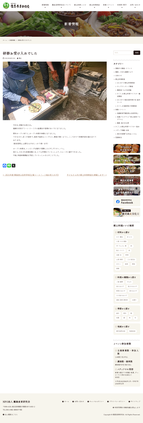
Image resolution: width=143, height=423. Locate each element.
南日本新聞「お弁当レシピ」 (127, 134)
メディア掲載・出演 (122, 130)
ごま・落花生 (131, 260)
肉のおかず (120, 287)
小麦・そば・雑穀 (121, 241)
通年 (117, 313)
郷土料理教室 (94, 5)
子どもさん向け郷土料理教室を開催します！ (87, 175)
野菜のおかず (120, 291)
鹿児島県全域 (120, 331)
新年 (124, 313)
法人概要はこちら (11, 415)
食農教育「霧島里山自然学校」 (127, 113)
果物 (133, 264)
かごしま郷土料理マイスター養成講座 (128, 95)
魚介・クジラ (120, 251)
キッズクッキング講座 (125, 86)
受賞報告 (118, 137)
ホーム (66, 401)
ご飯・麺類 (119, 282)
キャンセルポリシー (96, 401)
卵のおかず (133, 291)
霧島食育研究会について (61, 5)
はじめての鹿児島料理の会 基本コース (128, 101)
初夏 (117, 318)
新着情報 (45, 5)
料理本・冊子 (122, 5)
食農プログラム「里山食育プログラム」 (128, 118)
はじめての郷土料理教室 (126, 83)
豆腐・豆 (118, 255)
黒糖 (117, 269)
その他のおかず (121, 296)
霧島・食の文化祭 (123, 123)
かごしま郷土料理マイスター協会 (127, 127)
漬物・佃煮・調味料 (122, 300)
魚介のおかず (132, 287)
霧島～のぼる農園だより (124, 72)
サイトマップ (135, 401)
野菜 (126, 255)
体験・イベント (108, 5)
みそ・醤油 (119, 237)
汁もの (129, 282)
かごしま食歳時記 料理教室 (127, 106)
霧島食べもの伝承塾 (124, 90)
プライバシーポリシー (117, 401)
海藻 (126, 264)
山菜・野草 (119, 260)
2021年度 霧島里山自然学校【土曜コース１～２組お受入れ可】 (31, 175)
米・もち (129, 237)
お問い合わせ (135, 5)
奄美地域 (132, 331)
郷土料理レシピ (80, 5)
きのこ (118, 264)
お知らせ (118, 76)
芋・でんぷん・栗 (121, 246)
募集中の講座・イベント (123, 68)
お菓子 (134, 300)
